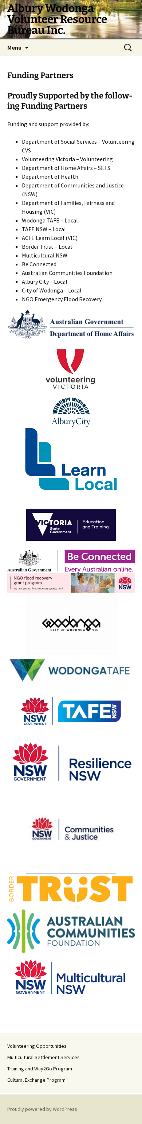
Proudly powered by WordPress (42, 1109)
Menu (14, 47)
